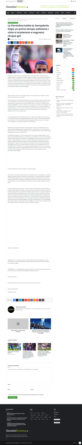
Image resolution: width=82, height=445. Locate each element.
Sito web (32, 389)
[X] (12, 42)
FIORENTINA (19, 12)
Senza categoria (59, 82)
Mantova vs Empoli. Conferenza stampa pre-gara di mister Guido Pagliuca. (64, 30)
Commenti (72, 18)
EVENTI (37, 12)
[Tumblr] (17, 42)
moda (41, 417)
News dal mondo (60, 96)
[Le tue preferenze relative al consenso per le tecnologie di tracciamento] (80, 443)
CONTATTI (56, 414)
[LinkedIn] (15, 42)
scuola (35, 419)
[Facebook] (9, 42)
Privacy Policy (57, 419)
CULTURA (43, 12)
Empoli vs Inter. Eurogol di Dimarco (13, 352)
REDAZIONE (56, 412)
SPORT (25, 12)
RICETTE (57, 12)
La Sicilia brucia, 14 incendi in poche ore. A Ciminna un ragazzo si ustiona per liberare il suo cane (64, 115)
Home (9, 18)
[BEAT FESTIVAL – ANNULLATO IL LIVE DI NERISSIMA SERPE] (59, 36)
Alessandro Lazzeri (13, 39)
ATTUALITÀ (31, 12)
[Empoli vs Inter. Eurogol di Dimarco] (14, 347)
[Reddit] (23, 42)
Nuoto (32, 419)
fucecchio (32, 417)
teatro (39, 419)
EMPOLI (12, 12)
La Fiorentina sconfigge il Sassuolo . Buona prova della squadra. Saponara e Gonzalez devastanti (44, 353)
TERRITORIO (50, 12)
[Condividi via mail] (40, 300)
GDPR (55, 416)
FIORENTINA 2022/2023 (21, 18)
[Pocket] (32, 42)
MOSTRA (45, 417)
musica (50, 417)
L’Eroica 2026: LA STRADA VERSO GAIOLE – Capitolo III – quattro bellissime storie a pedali (68, 43)
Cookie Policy (57, 422)
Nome (9, 384)
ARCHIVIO (68, 12)
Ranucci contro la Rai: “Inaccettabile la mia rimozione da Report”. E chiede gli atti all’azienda (64, 104)
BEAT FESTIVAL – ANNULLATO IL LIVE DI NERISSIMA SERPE (34, 1)
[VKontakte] (26, 42)
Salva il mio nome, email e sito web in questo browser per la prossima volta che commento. (26, 394)
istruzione (37, 417)
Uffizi (47, 419)
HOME (8, 12)
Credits (30, 442)
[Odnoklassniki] (29, 42)
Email (9, 389)
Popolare (65, 18)
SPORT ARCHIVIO (59, 80)
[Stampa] (43, 300)
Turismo (43, 419)
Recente (57, 18)
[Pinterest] (20, 42)
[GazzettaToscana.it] (17, 7)
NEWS (62, 12)
